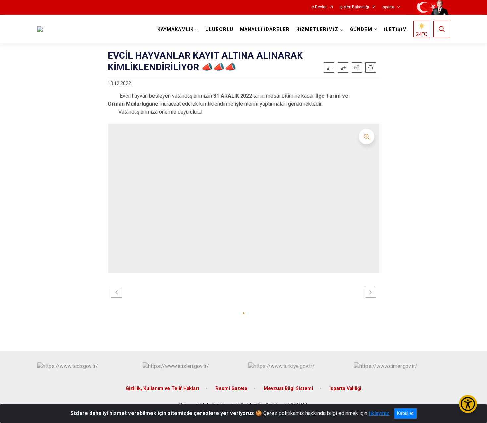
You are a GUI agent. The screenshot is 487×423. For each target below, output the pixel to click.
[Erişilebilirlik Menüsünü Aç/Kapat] (468, 404)
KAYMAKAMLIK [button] (175, 29)
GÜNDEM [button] (361, 29)
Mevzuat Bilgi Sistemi (288, 388)
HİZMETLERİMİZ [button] (317, 29)
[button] (357, 67)
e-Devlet (319, 7)
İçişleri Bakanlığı (354, 7)
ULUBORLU (219, 29)
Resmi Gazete (231, 388)
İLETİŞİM (395, 29)
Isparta (388, 7)
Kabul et (405, 413)
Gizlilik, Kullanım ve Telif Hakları (162, 388)
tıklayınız (379, 413)
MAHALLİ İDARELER (265, 29)
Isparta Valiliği (345, 388)
